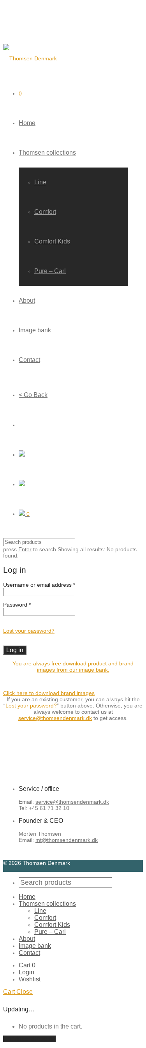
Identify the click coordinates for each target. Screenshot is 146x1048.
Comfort (45, 211)
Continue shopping (29, 1039)
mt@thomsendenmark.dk (66, 840)
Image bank (35, 330)
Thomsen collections (47, 152)
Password (17, 605)
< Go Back (33, 395)
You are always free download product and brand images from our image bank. (73, 666)
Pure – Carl (50, 271)
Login (26, 972)
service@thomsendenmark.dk (55, 718)
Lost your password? (29, 631)
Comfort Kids (52, 241)
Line (40, 182)
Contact (29, 359)
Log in (14, 650)
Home (27, 123)
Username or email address (39, 585)
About (27, 300)
